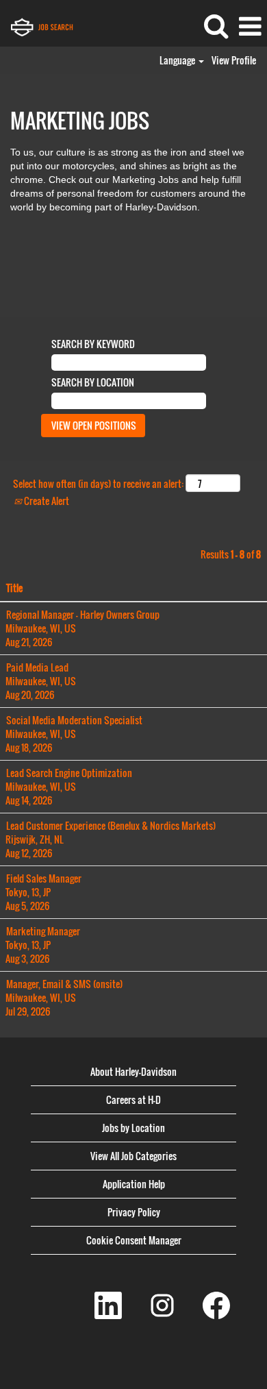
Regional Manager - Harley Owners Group (83, 614)
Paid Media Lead (37, 667)
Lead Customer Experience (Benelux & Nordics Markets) (111, 825)
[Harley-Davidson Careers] (62, 26)
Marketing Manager (43, 931)
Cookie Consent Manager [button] (133, 1240)
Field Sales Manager (43, 878)
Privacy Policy (133, 1212)
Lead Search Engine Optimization (69, 772)
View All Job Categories (133, 1155)
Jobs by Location (133, 1127)
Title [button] (14, 587)
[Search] (216, 25)
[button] (250, 26)
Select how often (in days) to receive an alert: (98, 484)
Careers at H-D (133, 1099)
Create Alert (45, 500)
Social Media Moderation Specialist (74, 720)
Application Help (134, 1184)
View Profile (234, 60)
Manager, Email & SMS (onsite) (64, 983)
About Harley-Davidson (133, 1071)
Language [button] (178, 60)
